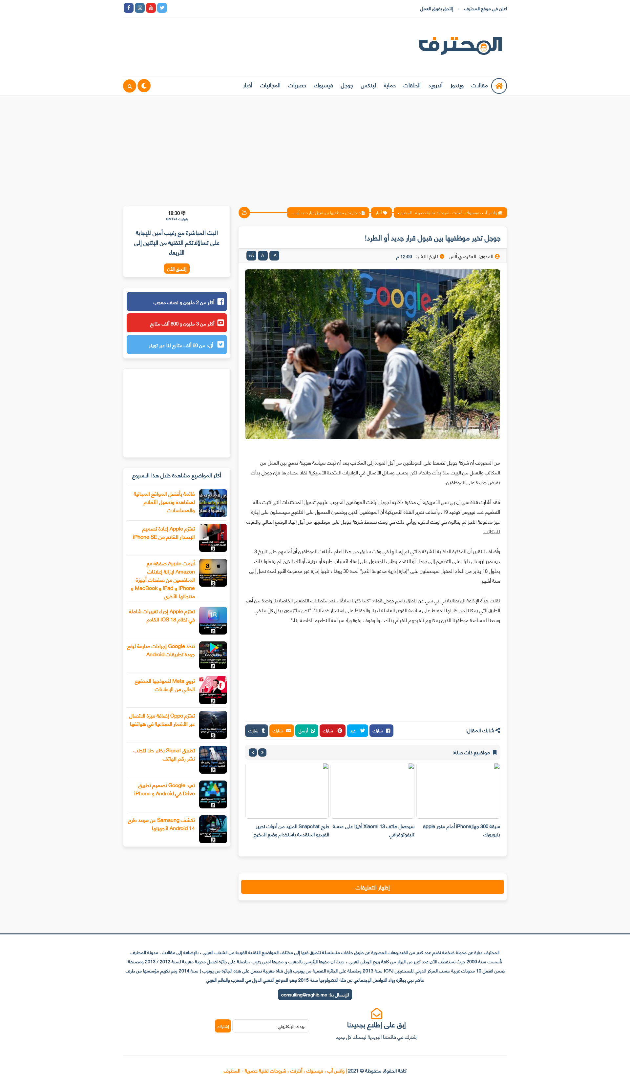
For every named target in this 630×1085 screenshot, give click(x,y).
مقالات (480, 84)
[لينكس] (184, 8)
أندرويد (436, 84)
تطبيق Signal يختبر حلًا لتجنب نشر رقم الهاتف (164, 754)
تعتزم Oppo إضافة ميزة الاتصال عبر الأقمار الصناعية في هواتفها (162, 719)
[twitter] (162, 8)
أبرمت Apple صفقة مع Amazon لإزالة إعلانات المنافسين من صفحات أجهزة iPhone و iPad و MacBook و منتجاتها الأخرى (163, 579)
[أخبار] (240, 8)
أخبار (247, 84)
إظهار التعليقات (373, 887)
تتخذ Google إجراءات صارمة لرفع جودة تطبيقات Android (161, 649)
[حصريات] (218, 8)
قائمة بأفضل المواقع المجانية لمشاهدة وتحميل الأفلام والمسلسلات (164, 501)
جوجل (347, 84)
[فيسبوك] (207, 8)
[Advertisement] (315, 147)
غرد (353, 730)
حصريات (297, 84)
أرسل (303, 730)
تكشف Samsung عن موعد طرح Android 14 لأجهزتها (161, 823)
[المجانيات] (229, 8)
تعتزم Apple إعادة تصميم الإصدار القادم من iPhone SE (164, 532)
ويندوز (457, 84)
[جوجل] (195, 8)
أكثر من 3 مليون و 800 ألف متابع (182, 323)
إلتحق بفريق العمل (436, 8)
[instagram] (140, 8)
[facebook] (129, 8)
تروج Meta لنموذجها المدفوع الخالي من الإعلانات (165, 684)
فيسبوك (323, 84)
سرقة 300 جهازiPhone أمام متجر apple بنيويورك (461, 830)
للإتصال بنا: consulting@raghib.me (315, 994)
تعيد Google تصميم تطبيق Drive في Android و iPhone (164, 789)
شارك (378, 730)
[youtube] (151, 8)
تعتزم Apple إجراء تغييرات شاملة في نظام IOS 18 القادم (162, 615)
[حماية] (173, 8)
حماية (390, 84)
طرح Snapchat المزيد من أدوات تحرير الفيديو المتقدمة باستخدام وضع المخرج (291, 830)
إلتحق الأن (176, 268)
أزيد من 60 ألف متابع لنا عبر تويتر (181, 344)
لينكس (368, 84)
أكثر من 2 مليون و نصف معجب (184, 301)
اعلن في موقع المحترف (485, 8)
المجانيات (270, 84)
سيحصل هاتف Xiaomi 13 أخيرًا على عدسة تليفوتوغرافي (373, 830)
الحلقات (412, 84)
